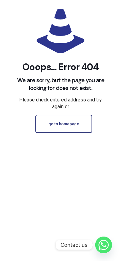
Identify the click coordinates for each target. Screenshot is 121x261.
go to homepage (63, 124)
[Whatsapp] (103, 245)
